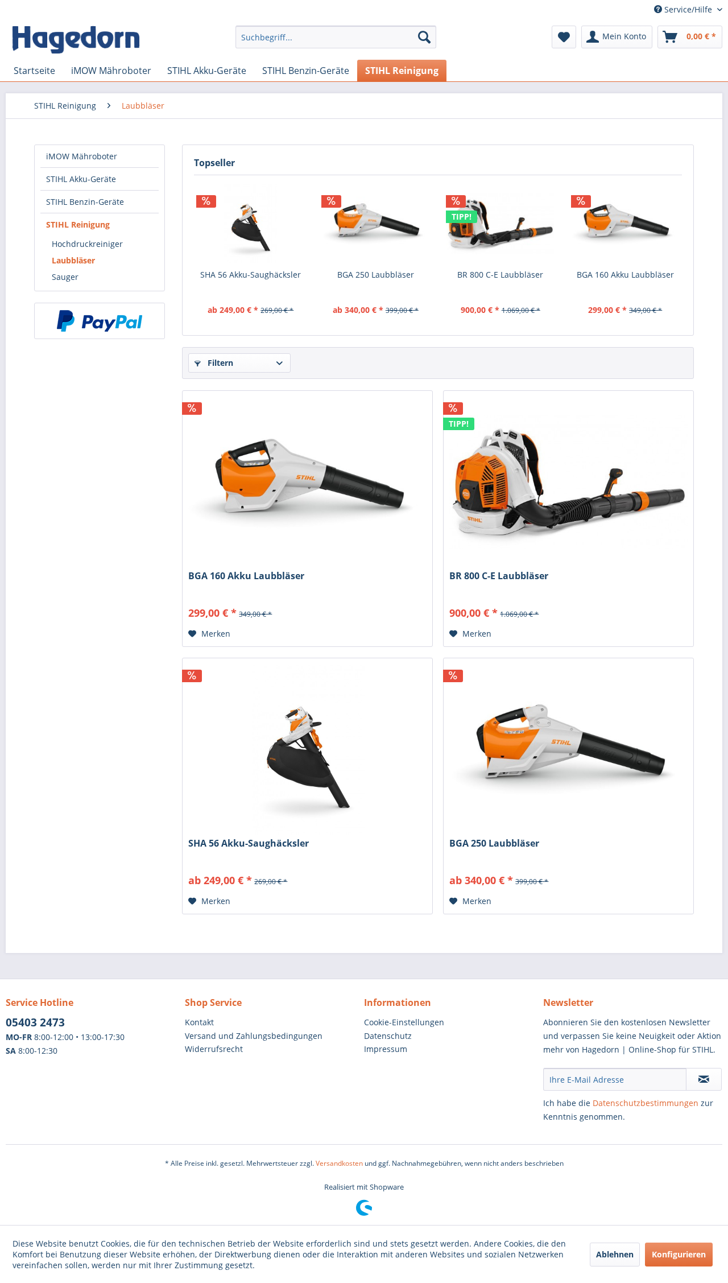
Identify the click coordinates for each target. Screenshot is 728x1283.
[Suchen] (424, 37)
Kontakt (199, 1022)
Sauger (65, 276)
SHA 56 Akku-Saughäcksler (250, 274)
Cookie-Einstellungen (404, 1022)
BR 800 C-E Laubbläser (500, 274)
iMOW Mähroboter (81, 156)
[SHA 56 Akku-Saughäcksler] (251, 223)
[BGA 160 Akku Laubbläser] (626, 223)
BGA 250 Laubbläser (375, 274)
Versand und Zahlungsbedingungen (253, 1035)
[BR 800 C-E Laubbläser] (500, 223)
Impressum (385, 1048)
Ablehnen (615, 1254)
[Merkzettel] (564, 37)
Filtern (219, 362)
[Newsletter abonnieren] (704, 1079)
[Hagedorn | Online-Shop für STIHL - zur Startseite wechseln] (75, 40)
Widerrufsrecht (214, 1048)
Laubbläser (73, 260)
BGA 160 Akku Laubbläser (625, 274)
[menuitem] (335, 42)
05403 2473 (35, 1022)
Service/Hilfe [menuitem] (688, 9)
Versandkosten (339, 1163)
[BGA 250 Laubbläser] (376, 223)
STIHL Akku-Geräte (81, 179)
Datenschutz (388, 1035)
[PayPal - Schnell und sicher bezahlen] (100, 321)
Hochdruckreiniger (87, 243)
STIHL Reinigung (78, 224)
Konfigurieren (679, 1254)
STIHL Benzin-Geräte (85, 201)
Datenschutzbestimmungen (645, 1103)
